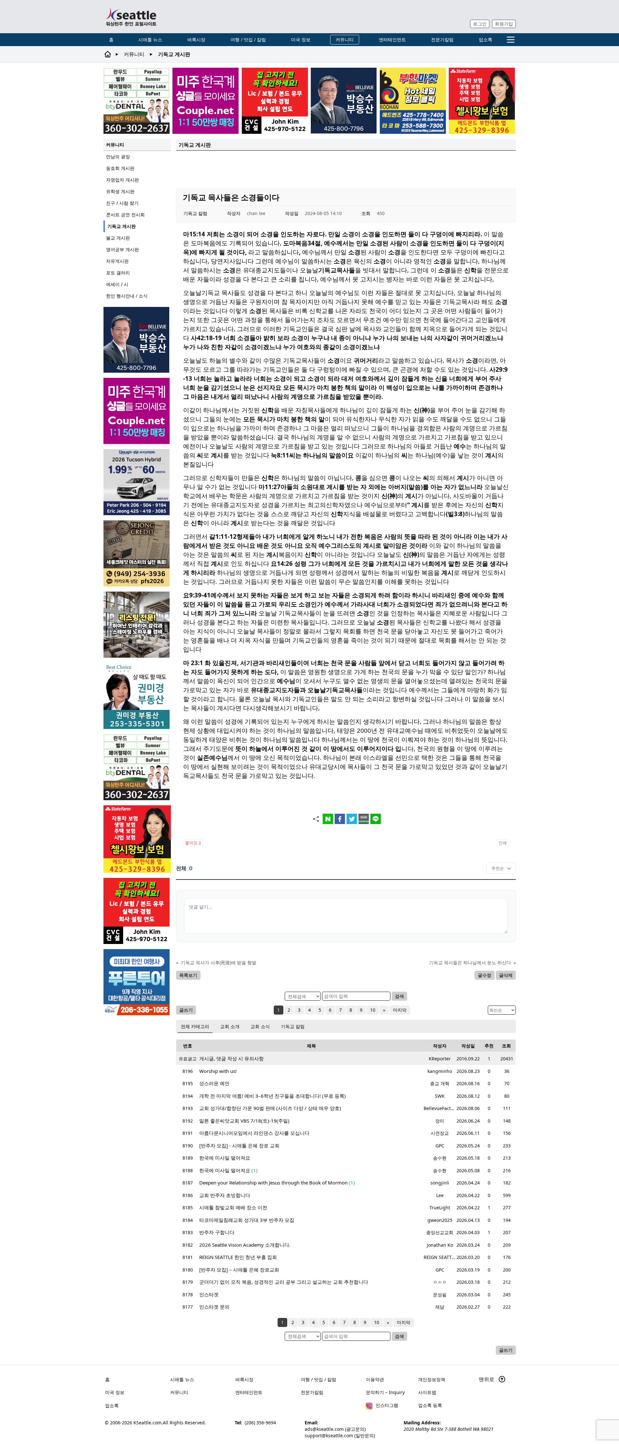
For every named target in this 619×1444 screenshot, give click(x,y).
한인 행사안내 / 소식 (127, 296)
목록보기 (188, 975)
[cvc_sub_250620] (275, 101)
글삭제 (506, 975)
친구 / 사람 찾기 (122, 203)
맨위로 (487, 1379)
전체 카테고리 (195, 1026)
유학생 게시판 (120, 191)
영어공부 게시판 (122, 249)
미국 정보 (300, 39)
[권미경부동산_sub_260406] (137, 696)
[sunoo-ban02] (205, 101)
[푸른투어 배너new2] (137, 982)
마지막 (400, 1010)
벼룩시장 (196, 39)
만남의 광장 (118, 156)
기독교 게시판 (121, 226)
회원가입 (504, 24)
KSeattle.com (147, 1422)
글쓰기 (186, 1010)
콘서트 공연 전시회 (125, 214)
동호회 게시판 (120, 168)
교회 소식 (260, 1026)
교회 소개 (230, 1026)
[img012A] (344, 100)
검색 (399, 996)
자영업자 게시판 (122, 180)
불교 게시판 (118, 238)
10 (372, 1010)
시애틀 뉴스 (150, 39)
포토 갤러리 (118, 273)
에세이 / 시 (117, 284)
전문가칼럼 (442, 39)
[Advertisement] (346, 169)
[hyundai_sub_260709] (137, 482)
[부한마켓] (413, 101)
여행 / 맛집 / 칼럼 (248, 39)
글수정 (484, 975)
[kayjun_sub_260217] (137, 625)
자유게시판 (117, 261)
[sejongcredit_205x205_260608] (137, 553)
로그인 (479, 24)
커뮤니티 (345, 39)
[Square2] (136, 101)
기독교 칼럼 (293, 1026)
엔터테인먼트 (392, 39)
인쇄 (502, 843)
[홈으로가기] (130, 16)
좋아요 (193, 843)
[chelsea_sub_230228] (482, 101)
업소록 (485, 39)
